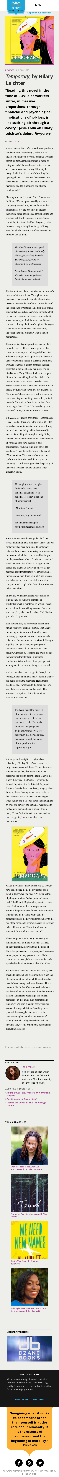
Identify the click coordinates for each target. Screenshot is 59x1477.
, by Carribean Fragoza (28, 1094)
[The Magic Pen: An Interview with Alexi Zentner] (29, 1193)
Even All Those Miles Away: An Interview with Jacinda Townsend (26, 1168)
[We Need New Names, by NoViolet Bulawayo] (29, 1240)
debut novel (13, 1047)
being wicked (29, 1474)
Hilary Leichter (25, 1047)
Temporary (46, 1047)
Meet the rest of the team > (29, 1399)
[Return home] (16, 8)
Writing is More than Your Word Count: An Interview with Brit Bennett (29, 1309)
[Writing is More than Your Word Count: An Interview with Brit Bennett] (29, 1287)
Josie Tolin (13, 141)
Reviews (9, 70)
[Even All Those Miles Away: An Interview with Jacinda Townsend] (29, 1146)
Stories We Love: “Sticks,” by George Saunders (26, 1104)
